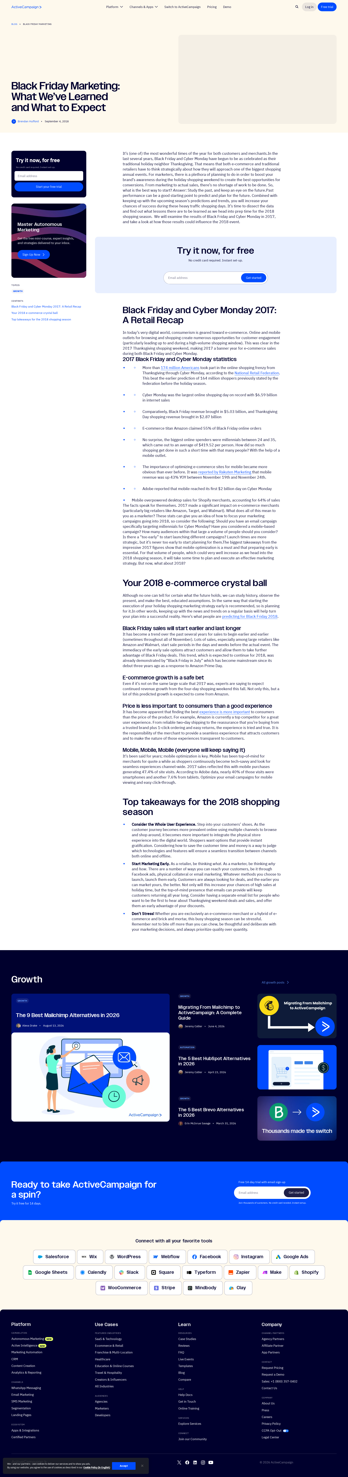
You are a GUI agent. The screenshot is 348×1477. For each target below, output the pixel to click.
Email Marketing (22, 1394)
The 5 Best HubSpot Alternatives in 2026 (214, 1061)
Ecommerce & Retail (109, 1345)
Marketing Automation (26, 1352)
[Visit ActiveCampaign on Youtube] (210, 1462)
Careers (267, 1417)
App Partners (271, 1352)
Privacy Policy (271, 1423)
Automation (187, 1047)
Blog (14, 23)
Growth (18, 291)
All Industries (104, 1386)
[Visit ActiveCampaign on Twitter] (179, 1462)
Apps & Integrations (25, 1430)
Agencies (101, 1401)
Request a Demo (273, 1374)
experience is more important (224, 711)
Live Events (186, 1359)
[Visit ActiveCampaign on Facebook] (187, 1462)
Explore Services (189, 1423)
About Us (268, 1403)
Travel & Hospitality (108, 1373)
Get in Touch (187, 1401)
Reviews (184, 1345)
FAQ (181, 1352)
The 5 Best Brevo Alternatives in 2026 (211, 1112)
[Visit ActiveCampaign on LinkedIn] (195, 1462)
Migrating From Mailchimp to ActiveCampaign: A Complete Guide (210, 1012)
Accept (124, 1465)
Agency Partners (273, 1339)
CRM (14, 1359)
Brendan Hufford (28, 121)
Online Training (188, 1408)
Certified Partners (23, 1437)
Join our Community (192, 1439)
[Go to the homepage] (26, 7)
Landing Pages (21, 1415)
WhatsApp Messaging (26, 1388)
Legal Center (270, 1437)
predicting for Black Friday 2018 (249, 616)
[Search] (297, 7)
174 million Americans (180, 367)
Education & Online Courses (114, 1366)
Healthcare (102, 1359)
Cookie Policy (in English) (96, 1467)
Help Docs (185, 1395)
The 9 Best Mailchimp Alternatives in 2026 (67, 1015)
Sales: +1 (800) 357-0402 (279, 1381)
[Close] (142, 1466)
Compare (184, 1379)
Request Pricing (272, 1368)
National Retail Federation (257, 372)
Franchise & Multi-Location (114, 1352)
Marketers (102, 1408)
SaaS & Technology (108, 1339)
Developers (102, 1415)
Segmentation (21, 1408)
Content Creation (23, 1366)
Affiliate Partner (272, 1345)
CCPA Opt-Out (271, 1430)
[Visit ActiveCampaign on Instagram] (203, 1462)
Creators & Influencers (111, 1379)
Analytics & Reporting (26, 1372)
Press (265, 1410)
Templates (185, 1366)
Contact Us (269, 1388)
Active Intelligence (24, 1345)
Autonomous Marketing (27, 1339)
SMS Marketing (21, 1401)
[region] (76, 1466)
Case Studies (187, 1339)
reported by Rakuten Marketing (224, 472)
